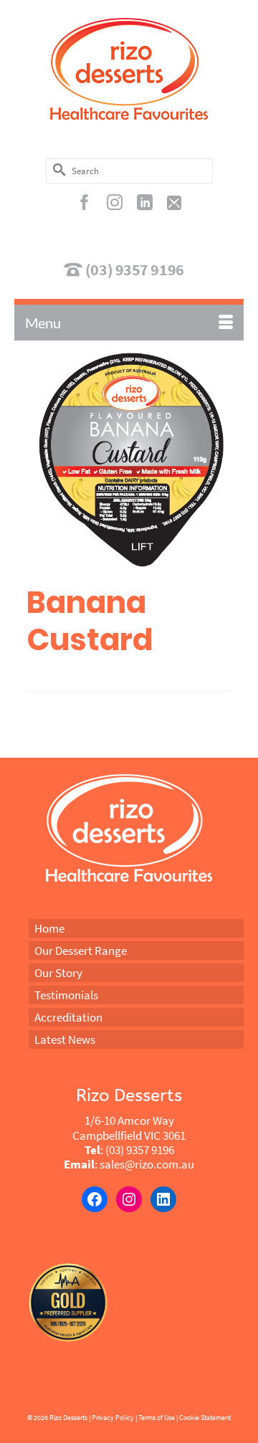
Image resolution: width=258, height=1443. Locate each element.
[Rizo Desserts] (129, 69)
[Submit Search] (56, 169)
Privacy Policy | (114, 1417)
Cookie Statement (205, 1417)
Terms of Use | (158, 1417)
